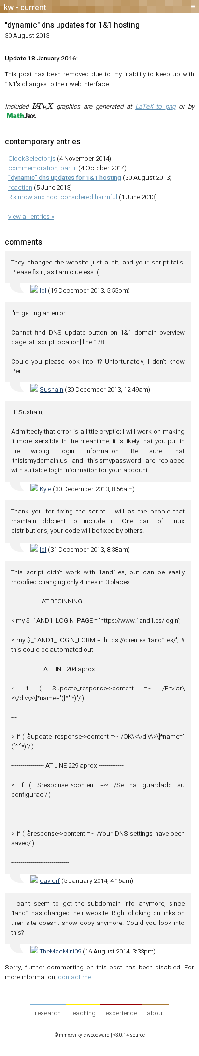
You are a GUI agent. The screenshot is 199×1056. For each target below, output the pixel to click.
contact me (74, 977)
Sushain (51, 390)
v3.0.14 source (129, 1035)
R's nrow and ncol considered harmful (62, 197)
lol (43, 290)
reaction (20, 187)
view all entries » (31, 216)
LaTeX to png (155, 107)
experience (121, 1013)
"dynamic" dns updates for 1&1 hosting (72, 25)
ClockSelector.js (32, 158)
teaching (83, 1013)
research (48, 1013)
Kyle (45, 489)
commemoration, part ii (42, 168)
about (155, 1013)
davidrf (50, 881)
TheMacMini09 (60, 951)
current (33, 8)
